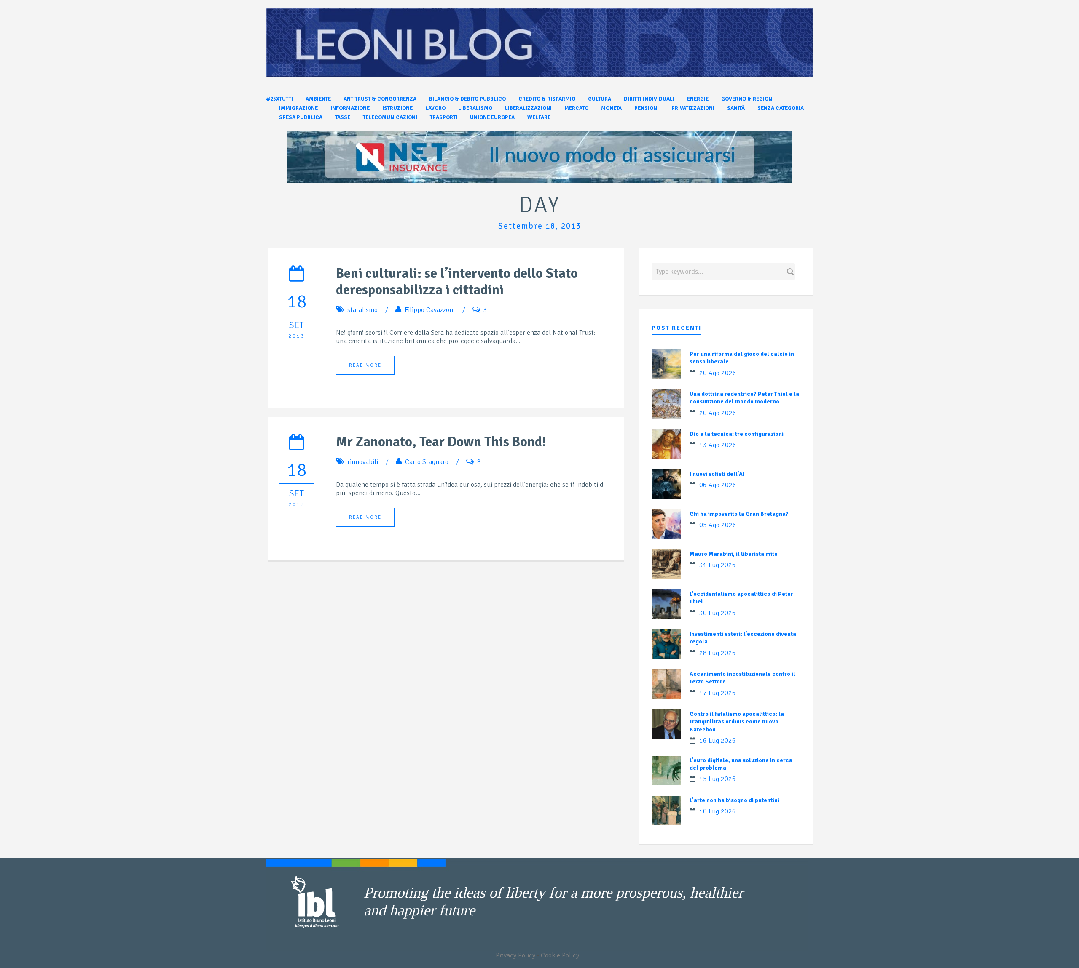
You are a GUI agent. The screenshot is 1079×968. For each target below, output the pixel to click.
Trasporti (443, 117)
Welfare (538, 117)
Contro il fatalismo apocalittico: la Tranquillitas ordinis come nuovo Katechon (737, 721)
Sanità (736, 108)
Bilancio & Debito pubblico (467, 99)
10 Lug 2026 (717, 811)
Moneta (611, 108)
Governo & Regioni (747, 99)
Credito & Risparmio (546, 99)
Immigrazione (298, 108)
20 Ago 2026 (717, 373)
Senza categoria (780, 108)
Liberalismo (475, 108)
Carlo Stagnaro (426, 462)
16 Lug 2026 (717, 740)
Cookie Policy (560, 955)
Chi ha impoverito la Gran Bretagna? (739, 513)
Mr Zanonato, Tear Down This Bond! (441, 442)
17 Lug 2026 (717, 693)
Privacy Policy (515, 955)
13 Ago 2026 (717, 445)
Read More (365, 365)
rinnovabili (362, 462)
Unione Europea (492, 117)
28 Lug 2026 (717, 653)
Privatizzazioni (692, 108)
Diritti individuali (649, 99)
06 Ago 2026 (717, 485)
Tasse (342, 117)
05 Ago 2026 (717, 525)
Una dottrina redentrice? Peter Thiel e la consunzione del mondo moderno (744, 397)
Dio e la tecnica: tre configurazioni (737, 433)
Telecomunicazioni (390, 117)
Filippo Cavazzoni (430, 310)
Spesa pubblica (300, 117)
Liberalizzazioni (528, 108)
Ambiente (318, 99)
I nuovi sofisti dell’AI (717, 473)
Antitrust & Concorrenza (380, 99)
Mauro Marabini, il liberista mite (734, 553)
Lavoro (435, 108)
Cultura (599, 99)
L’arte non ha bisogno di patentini (734, 800)
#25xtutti (279, 99)
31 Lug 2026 (717, 565)
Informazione (350, 108)
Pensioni (646, 108)
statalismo (362, 310)
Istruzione (397, 108)
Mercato (576, 108)
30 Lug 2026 (717, 613)
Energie (698, 99)
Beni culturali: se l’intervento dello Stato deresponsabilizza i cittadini (457, 281)
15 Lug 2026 (717, 779)
